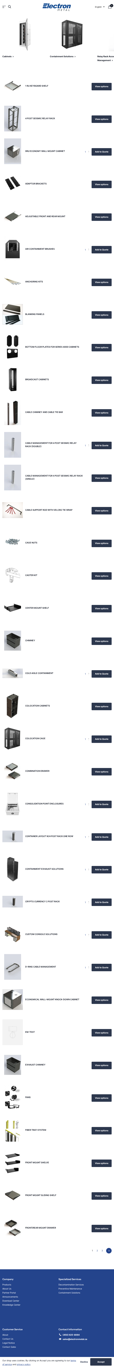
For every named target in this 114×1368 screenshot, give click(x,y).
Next (109, 1250)
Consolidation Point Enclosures (44, 803)
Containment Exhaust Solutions (44, 869)
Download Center (10, 1300)
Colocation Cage (35, 738)
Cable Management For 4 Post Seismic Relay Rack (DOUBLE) (51, 444)
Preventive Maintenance (70, 1288)
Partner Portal (9, 1292)
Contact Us (7, 1339)
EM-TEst (30, 1032)
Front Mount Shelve (37, 1162)
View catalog (4, 7)
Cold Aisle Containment (39, 673)
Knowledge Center (11, 1304)
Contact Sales (9, 1347)
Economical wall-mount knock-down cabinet (52, 999)
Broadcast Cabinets (37, 379)
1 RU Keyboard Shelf (36, 86)
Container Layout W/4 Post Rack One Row (49, 836)
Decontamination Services (71, 1284)
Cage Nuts (31, 542)
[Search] (9, 6)
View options (101, 86)
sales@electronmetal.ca (75, 1339)
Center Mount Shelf (37, 608)
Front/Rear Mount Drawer (40, 1227)
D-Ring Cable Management (40, 966)
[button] (99, 7)
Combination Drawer (37, 771)
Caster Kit (31, 575)
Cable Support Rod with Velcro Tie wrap (48, 510)
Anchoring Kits (34, 281)
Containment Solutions (69, 1292)
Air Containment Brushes (40, 249)
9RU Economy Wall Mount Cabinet (45, 151)
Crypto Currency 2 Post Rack (42, 901)
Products (6, 1284)
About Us (6, 1288)
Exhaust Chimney (35, 1064)
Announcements (10, 1296)
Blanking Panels (34, 314)
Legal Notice (8, 1343)
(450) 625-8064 (71, 1335)
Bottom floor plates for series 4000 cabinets (52, 347)
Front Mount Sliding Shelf (40, 1195)
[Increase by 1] (89, 149)
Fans (28, 1097)
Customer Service (12, 1329)
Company (8, 1279)
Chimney (30, 640)
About (5, 1335)
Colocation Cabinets (37, 705)
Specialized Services (69, 1279)
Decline (84, 1362)
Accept (100, 1362)
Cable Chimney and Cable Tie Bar (44, 412)
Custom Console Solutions (41, 934)
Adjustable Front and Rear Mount (45, 216)
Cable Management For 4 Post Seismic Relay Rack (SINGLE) (54, 477)
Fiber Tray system (35, 1130)
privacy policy (23, 1364)
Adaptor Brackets (36, 183)
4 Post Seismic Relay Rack (40, 118)
